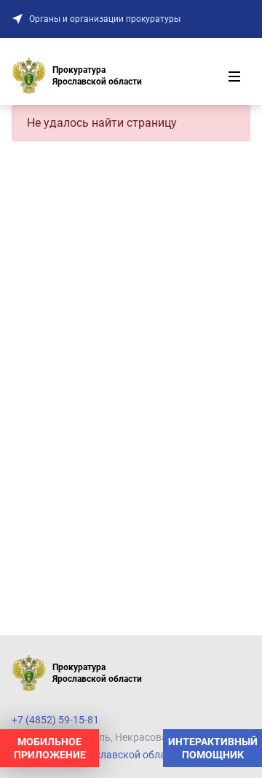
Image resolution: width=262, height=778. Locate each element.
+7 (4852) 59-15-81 (55, 720)
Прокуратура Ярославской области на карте (118, 755)
